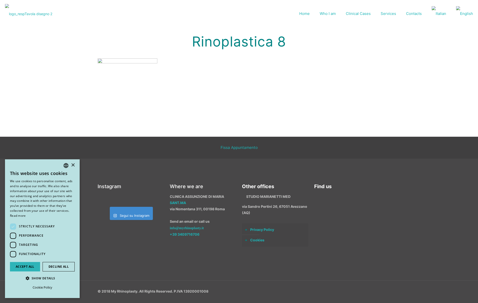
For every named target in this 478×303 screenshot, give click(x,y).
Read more (18, 216)
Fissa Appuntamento (239, 147)
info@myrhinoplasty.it (187, 228)
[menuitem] (439, 13)
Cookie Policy (42, 287)
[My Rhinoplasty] (28, 13)
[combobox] (65, 165)
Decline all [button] (59, 266)
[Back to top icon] (448, 293)
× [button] (73, 165)
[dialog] (42, 228)
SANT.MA (178, 203)
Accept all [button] (25, 266)
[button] (42, 278)
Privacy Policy (262, 229)
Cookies (257, 240)
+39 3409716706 (184, 234)
